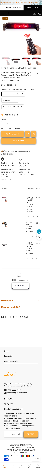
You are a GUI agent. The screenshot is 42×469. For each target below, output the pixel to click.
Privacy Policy (14, 428)
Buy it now (19, 141)
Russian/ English (9, 100)
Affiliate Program (11, 8)
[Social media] (39, 236)
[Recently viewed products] (39, 231)
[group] (5, 60)
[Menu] (2, 13)
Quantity (4, 119)
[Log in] (34, 13)
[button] (39, 242)
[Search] (7, 13)
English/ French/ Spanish (13, 94)
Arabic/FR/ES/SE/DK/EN (12, 107)
